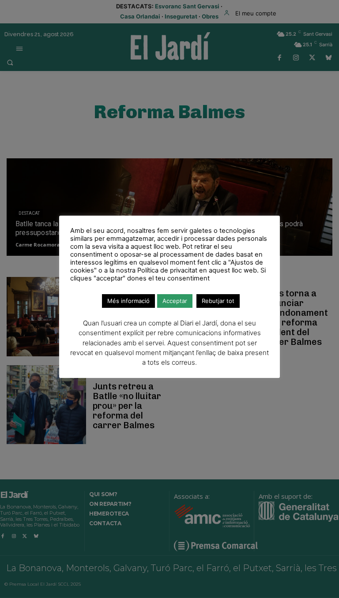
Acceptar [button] (174, 300)
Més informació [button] (128, 300)
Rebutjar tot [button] (218, 300)
